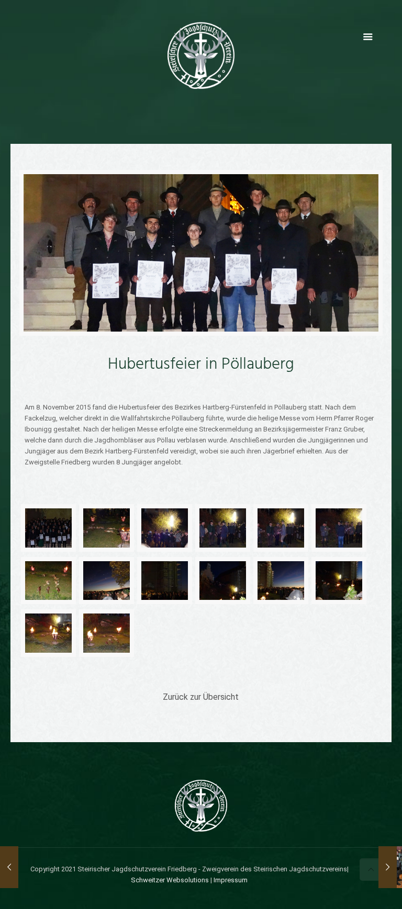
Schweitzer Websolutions (170, 880)
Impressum (231, 880)
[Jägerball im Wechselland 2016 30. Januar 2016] (387, 867)
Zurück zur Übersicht (201, 697)
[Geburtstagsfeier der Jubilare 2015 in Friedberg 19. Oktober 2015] (9, 867)
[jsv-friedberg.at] (201, 55)
